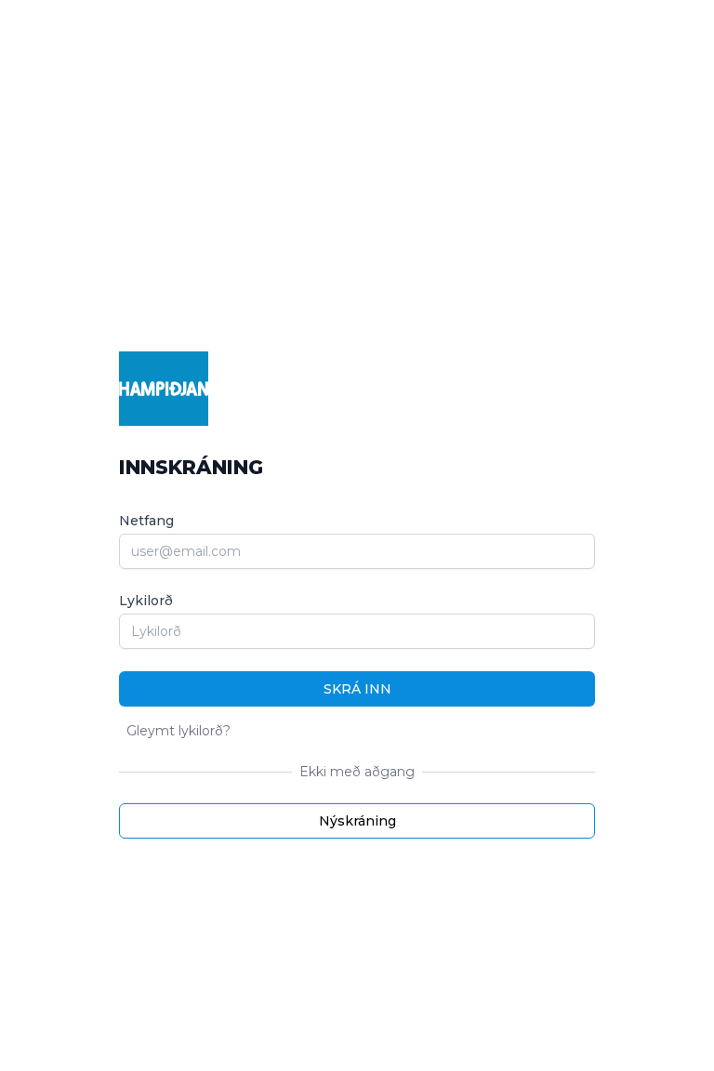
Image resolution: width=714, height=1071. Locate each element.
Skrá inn (357, 689)
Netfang (146, 520)
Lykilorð (146, 600)
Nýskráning (357, 821)
